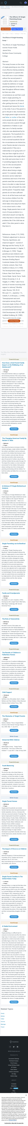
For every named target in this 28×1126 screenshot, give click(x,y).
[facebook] (10, 1048)
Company (13, 1084)
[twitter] (14, 1048)
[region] (14, 1109)
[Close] (26, 1095)
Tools (11, 33)
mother (14, 117)
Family (2, 1013)
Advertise (13, 1086)
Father (2, 1019)
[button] (2, 2)
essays (8, 6)
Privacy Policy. (12, 1120)
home (2, 6)
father (7, 117)
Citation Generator (14, 1071)
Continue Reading (14, 321)
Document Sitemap (14, 1058)
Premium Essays (13, 1061)
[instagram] (17, 1048)
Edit (7, 33)
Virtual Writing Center (14, 1065)
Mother (3, 1016)
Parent (2, 1027)
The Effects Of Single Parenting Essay (17, 18)
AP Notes (13, 1067)
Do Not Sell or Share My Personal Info (14, 1123)
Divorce (3, 1021)
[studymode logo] (9, 3)
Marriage (3, 1024)
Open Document (5, 29)
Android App (13, 1076)
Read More (14, 429)
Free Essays (13, 1063)
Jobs (11, 1088)
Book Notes (14, 1069)
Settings (17, 33)
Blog (14, 1091)
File (3, 33)
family (22, 106)
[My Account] (26, 2)
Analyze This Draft (17, 29)
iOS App (14, 1074)
